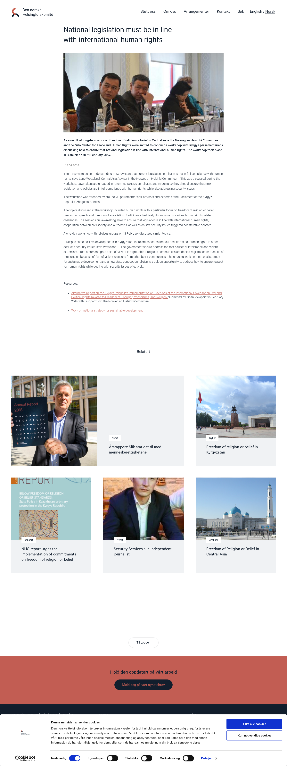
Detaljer (206, 758)
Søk (241, 11)
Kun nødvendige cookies (254, 735)
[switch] (112, 758)
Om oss (169, 11)
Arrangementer (196, 11)
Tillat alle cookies (254, 724)
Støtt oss (148, 11)
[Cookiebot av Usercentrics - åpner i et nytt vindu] (25, 758)
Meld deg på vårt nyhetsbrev (143, 685)
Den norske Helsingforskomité (37, 12)
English (256, 11)
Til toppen (143, 643)
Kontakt (223, 11)
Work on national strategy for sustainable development (107, 310)
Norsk (270, 11)
